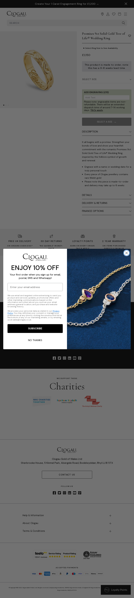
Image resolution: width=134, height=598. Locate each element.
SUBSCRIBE (35, 328)
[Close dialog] (126, 253)
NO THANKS (35, 340)
